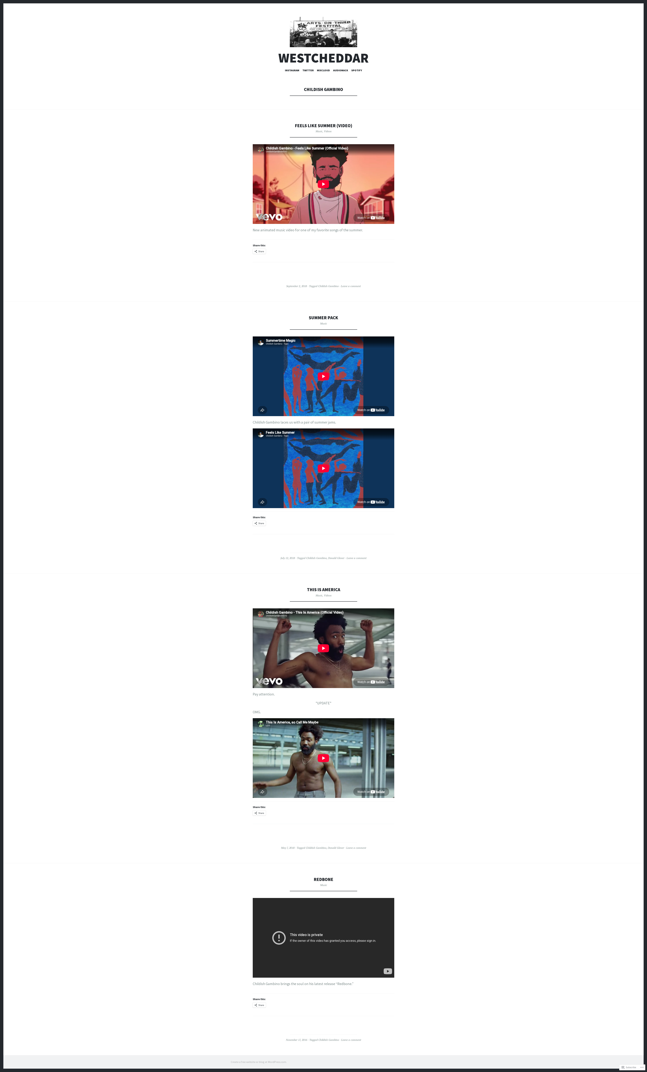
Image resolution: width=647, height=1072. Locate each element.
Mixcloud (323, 70)
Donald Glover (336, 558)
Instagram (292, 70)
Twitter (308, 70)
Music (319, 131)
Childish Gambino (328, 286)
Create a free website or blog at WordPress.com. (259, 1062)
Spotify (356, 70)
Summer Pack (323, 317)
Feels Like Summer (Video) (323, 125)
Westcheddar (323, 58)
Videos (328, 131)
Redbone (323, 879)
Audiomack (340, 70)
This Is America (323, 589)
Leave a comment (351, 286)
